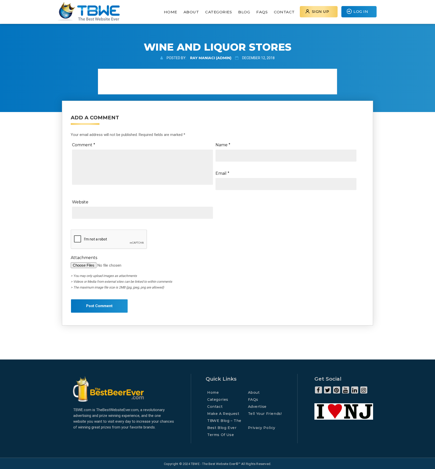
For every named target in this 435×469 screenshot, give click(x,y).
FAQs (262, 12)
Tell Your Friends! (265, 413)
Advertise (257, 406)
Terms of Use (220, 434)
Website (80, 202)
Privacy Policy (261, 427)
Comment (83, 144)
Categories (218, 12)
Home (170, 12)
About (191, 12)
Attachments (84, 257)
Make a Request (223, 413)
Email (222, 173)
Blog (244, 12)
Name (222, 144)
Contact (284, 12)
